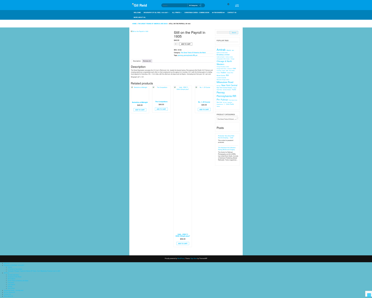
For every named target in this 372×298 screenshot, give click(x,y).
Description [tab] (137, 61)
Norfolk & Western (227, 89)
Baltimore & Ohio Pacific (222, 52)
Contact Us (231, 12)
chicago (232, 59)
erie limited (232, 70)
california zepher (221, 57)
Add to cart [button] (140, 110)
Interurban (11, 282)
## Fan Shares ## (218, 12)
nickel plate (219, 89)
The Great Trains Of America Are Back (153, 24)
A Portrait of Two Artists (15, 269)
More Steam (11, 279)
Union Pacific (230, 104)
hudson (223, 72)
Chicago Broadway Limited (223, 66)
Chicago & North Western (224, 63)
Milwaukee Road (225, 82)
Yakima (218, 106)
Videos (10, 267)
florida (218, 72)
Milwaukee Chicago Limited (223, 79)
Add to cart (186, 44)
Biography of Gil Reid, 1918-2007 (156, 12)
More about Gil (140, 17)
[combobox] (227, 118)
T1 (224, 104)
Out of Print (11, 288)
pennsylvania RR (189, 55)
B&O (233, 50)
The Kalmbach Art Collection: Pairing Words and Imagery (227, 148)
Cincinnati (229, 68)
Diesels (10, 286)
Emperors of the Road (14, 277)
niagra (234, 87)
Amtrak (221, 50)
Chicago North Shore (221, 68)
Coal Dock (219, 70)
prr (196, 55)
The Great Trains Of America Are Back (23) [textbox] (227, 119)
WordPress (180, 258)
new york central (229, 85)
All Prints (176, 12)
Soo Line (219, 102)
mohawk (218, 85)
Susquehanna (220, 104)
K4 (227, 75)
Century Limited (229, 57)
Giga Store (193, 258)
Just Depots (11, 284)
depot (223, 70)
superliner (229, 102)
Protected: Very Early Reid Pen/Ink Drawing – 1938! (226, 137)
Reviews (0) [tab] (147, 61)
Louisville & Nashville (221, 77)
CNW (234, 68)
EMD (227, 70)
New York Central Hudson (224, 88)
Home (134, 24)
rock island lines (233, 100)
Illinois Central (221, 75)
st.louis (225, 102)
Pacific (234, 90)
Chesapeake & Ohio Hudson (223, 59)
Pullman (224, 99)
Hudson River (230, 72)
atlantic (228, 50)
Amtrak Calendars (13, 275)
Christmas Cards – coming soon (196, 12)
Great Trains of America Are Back (18, 281)
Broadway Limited (223, 54)
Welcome (137, 12)
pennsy (180, 55)
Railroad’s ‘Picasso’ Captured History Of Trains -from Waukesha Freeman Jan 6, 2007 (34, 271)
